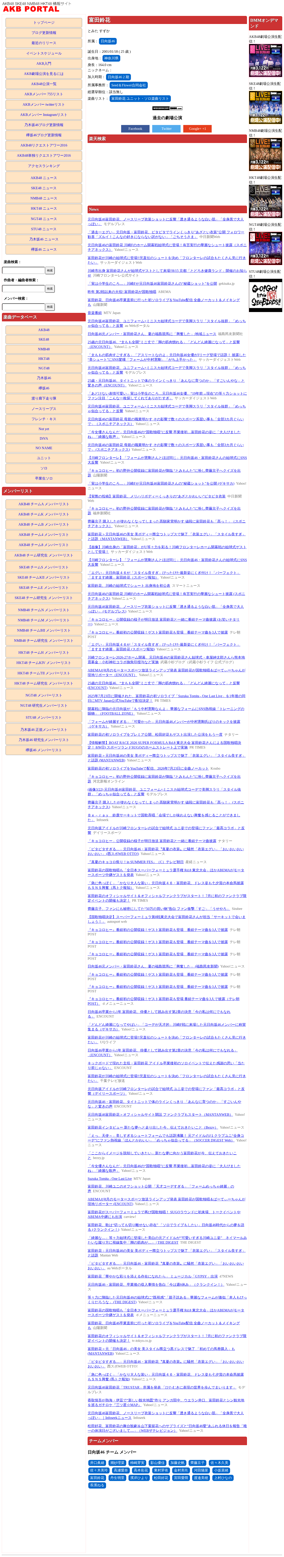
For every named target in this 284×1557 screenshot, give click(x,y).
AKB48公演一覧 (44, 84)
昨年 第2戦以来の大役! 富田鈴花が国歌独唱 (122, 292)
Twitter (167, 129)
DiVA (44, 438)
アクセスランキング (44, 166)
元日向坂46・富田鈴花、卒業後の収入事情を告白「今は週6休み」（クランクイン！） (156, 1284)
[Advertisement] (167, 175)
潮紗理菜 (117, 1463)
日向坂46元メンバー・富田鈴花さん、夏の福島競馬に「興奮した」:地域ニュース (152, 334)
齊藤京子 (197, 1463)
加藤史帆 (177, 1463)
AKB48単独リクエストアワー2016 (44, 155)
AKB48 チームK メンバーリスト (43, 514)
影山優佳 (157, 1463)
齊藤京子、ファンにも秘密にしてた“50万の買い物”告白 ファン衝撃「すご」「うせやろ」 (159, 909)
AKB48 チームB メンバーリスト (43, 524)
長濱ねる (97, 1485)
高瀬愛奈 (121, 1470)
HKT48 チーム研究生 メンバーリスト (43, 683)
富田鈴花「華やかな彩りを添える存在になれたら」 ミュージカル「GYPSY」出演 (153, 1276)
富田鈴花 (97, 1478)
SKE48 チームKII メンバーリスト (44, 577)
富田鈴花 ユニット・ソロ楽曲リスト (140, 98)
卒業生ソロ (44, 478)
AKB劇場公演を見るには (44, 74)
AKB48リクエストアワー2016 (43, 145)
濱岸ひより (139, 1478)
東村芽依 (161, 1470)
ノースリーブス (44, 409)
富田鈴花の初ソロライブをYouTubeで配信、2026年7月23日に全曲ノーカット (148, 768)
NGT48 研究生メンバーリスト (44, 705)
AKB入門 (43, 63)
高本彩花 (141, 1470)
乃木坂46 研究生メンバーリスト (44, 740)
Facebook (135, 129)
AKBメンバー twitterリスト (44, 104)
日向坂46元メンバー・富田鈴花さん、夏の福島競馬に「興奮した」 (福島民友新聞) (153, 966)
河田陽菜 (201, 1470)
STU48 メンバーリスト (44, 717)
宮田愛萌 (181, 1478)
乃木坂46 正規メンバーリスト (43, 730)
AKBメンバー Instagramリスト (43, 115)
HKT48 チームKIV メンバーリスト (43, 663)
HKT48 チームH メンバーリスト (43, 652)
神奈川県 (111, 58)
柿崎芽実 (137, 1463)
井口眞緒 (97, 1463)
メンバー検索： (16, 298)
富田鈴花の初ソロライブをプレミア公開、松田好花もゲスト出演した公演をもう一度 (155, 734)
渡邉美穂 (201, 1478)
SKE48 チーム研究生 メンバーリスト (44, 598)
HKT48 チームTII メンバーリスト (44, 673)
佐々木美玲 (99, 1470)
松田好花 (161, 1478)
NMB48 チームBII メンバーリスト (44, 630)
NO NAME (44, 448)
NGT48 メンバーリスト (44, 695)
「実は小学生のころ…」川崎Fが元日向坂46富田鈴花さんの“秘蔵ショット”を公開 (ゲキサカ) (161, 483)
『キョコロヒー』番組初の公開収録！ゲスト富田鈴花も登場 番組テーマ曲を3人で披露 (158, 632)
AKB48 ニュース (44, 178)
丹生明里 (117, 1478)
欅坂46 (44, 388)
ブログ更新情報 (44, 33)
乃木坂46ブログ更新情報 (43, 125)
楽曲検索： (13, 262)
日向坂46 (108, 41)
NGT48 (43, 368)
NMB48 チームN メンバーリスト (44, 610)
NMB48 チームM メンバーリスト (44, 620)
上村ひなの (223, 1478)
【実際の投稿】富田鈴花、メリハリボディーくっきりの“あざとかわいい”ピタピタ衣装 (157, 496)
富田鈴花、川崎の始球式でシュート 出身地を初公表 (129, 585)
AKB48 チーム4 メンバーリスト (44, 535)
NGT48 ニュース (44, 219)
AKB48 (43, 330)
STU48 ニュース (44, 229)
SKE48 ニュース (44, 188)
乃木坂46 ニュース (44, 239)
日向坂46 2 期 (118, 77)
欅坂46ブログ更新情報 (44, 135)
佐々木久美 (219, 1463)
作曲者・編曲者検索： (21, 280)
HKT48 (43, 359)
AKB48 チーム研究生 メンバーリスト (43, 555)
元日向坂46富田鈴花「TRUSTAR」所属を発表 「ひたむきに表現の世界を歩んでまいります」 (162, 1387)
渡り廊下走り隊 (44, 398)
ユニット (44, 458)
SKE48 (44, 339)
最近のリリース (44, 43)
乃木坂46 (44, 378)
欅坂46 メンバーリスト (44, 750)
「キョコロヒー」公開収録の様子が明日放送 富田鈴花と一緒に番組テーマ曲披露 (152, 841)
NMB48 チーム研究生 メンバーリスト (44, 640)
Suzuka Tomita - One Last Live (110, 1178)
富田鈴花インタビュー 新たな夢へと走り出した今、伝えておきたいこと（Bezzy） (153, 1127)
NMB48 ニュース (43, 198)
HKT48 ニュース (44, 208)
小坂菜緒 (221, 1470)
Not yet (44, 429)
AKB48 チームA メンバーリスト (43, 504)
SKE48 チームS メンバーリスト (44, 567)
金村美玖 (181, 1470)
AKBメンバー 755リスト (43, 94)
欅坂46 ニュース (44, 249)
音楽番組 (95, 313)
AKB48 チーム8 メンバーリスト (44, 545)
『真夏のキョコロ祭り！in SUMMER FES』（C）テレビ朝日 (136, 862)
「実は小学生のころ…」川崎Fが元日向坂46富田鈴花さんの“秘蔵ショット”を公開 (152, 283)
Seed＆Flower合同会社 (128, 85)
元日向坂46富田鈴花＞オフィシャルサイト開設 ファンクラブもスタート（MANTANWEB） (160, 1114)
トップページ (44, 22)
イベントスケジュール (44, 53)
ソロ (43, 468)
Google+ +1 (197, 129)
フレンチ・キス (44, 419)
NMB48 (44, 349)
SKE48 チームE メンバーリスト (44, 587)
